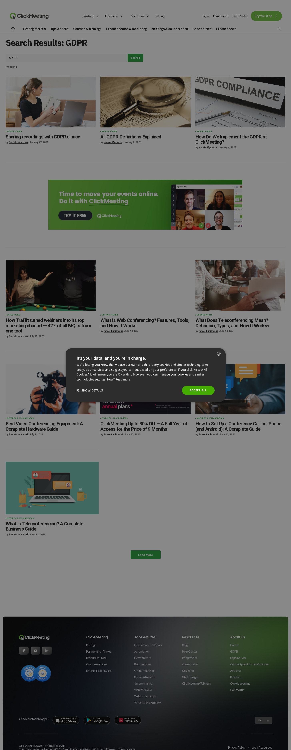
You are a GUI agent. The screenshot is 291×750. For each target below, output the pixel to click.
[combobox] (219, 353)
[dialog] (146, 375)
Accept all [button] (198, 390)
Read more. (123, 379)
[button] (90, 390)
